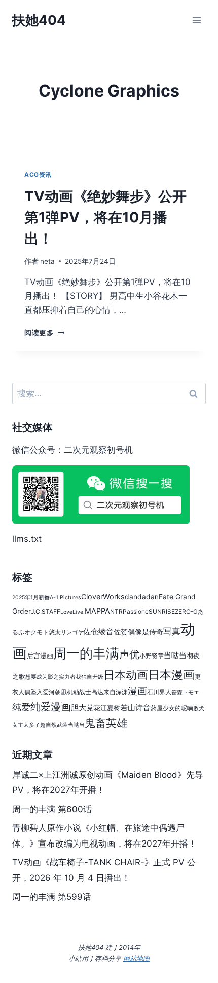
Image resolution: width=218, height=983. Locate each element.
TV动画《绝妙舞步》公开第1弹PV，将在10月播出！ (105, 217)
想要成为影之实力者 (50, 677)
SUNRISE (162, 611)
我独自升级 (89, 677)
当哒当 (175, 655)
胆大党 (82, 707)
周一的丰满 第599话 (51, 897)
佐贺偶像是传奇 (138, 632)
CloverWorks (103, 596)
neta (47, 261)
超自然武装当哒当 (62, 725)
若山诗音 (135, 707)
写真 (171, 631)
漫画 (137, 690)
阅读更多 (44, 333)
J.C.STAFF (45, 611)
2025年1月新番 (31, 597)
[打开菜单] (196, 20)
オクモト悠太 (42, 632)
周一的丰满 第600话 (52, 809)
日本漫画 (171, 674)
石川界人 (159, 692)
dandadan (142, 597)
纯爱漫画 (50, 706)
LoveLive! (72, 611)
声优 (129, 654)
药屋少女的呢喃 (172, 708)
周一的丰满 (86, 653)
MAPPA (97, 610)
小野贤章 (151, 656)
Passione (136, 611)
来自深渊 (115, 692)
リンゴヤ (72, 632)
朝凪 (61, 692)
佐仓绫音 (98, 631)
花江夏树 (107, 708)
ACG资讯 (38, 174)
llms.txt (27, 539)
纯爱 (21, 706)
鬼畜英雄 (106, 723)
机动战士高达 (85, 692)
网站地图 (136, 958)
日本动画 (125, 674)
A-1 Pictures (65, 597)
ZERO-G (186, 611)
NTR (116, 611)
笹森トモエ (185, 692)
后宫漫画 (40, 656)
